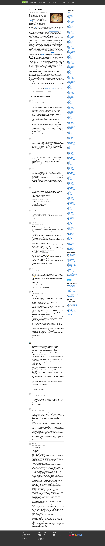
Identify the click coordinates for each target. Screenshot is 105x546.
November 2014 (71, 142)
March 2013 (70, 167)
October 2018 (71, 83)
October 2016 (71, 113)
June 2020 (70, 58)
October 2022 (71, 24)
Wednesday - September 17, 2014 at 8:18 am (39, 293)
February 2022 (71, 33)
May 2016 (70, 119)
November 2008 (71, 232)
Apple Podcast (42, 2)
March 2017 (70, 107)
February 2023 (71, 18)
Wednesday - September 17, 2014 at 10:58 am (39, 343)
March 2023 (70, 17)
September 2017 (71, 100)
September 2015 (71, 129)
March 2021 (70, 47)
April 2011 (70, 196)
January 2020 (71, 65)
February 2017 (71, 108)
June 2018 (70, 88)
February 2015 (71, 138)
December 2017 (71, 96)
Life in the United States (39, 91)
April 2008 (70, 240)
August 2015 (71, 131)
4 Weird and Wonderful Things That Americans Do (73, 289)
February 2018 (71, 93)
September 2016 (71, 115)
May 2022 (70, 30)
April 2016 (70, 121)
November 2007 (71, 247)
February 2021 (71, 48)
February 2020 (71, 63)
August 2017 (71, 101)
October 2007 (71, 248)
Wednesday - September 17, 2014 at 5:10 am (39, 224)
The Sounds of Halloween (72, 303)
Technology (70, 273)
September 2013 (71, 159)
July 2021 (70, 42)
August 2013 (71, 161)
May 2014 (70, 149)
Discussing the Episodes (71, 260)
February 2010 (71, 213)
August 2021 (71, 41)
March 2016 (70, 122)
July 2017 (70, 102)
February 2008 (71, 243)
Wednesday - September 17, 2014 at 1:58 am (39, 188)
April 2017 (70, 106)
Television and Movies (72, 274)
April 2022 (70, 31)
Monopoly (31, 20)
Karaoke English (71, 264)
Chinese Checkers (53, 31)
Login (73, 2)
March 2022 (70, 32)
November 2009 (71, 217)
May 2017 (70, 105)
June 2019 (70, 73)
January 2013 (71, 169)
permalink (49, 91)
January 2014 (71, 154)
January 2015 (71, 139)
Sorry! (36, 27)
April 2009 (70, 226)
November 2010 (71, 202)
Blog (64, 2)
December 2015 (71, 126)
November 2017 (71, 97)
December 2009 (71, 216)
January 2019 (71, 80)
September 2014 (71, 144)
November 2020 (71, 52)
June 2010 (70, 208)
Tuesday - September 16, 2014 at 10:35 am (38, 102)
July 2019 (70, 72)
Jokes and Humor (72, 263)
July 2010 (70, 207)
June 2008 (70, 238)
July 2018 (70, 87)
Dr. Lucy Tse (44, 10)
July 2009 (70, 222)
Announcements (71, 255)
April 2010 (70, 211)
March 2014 (70, 152)
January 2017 (71, 110)
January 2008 (71, 244)
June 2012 (70, 178)
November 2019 (71, 67)
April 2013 (70, 166)
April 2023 (70, 16)
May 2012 (70, 179)
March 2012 (70, 182)
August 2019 (71, 71)
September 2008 (71, 234)
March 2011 (70, 197)
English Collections (53, 2)
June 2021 (70, 43)
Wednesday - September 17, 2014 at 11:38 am (39, 395)
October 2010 (71, 203)
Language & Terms (72, 265)
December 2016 (71, 111)
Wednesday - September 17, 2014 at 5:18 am (39, 270)
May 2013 (70, 164)
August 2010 (71, 206)
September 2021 (71, 40)
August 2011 (71, 191)
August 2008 (71, 236)
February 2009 (71, 228)
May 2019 (70, 75)
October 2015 (71, 128)
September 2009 (71, 219)
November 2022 (71, 22)
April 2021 (70, 46)
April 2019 (70, 76)
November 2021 (71, 37)
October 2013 (71, 158)
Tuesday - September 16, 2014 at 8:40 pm (38, 139)
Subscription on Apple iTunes (59, 535)
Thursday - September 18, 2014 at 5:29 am (38, 445)
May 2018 (70, 90)
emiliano (70, 303)
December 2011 (71, 186)
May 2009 (70, 224)
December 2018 (71, 81)
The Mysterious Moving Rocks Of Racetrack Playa (56, 93)
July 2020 (70, 57)
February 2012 (71, 183)
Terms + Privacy (25, 537)
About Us (24, 535)
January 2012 (71, 184)
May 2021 (70, 45)
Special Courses (41, 538)
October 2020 (71, 53)
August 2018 (71, 86)
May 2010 (70, 209)
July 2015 (70, 132)
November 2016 (71, 112)
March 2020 (70, 62)
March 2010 (70, 212)
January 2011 (71, 199)
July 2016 (70, 117)
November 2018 (71, 82)
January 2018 (71, 95)
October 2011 (71, 188)
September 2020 (71, 55)
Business (70, 258)
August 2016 (71, 116)
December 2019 (71, 66)
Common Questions (26, 534)
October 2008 (71, 233)
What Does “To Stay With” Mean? (72, 296)
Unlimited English (32, 2)
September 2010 (71, 204)
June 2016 (70, 118)
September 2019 (71, 70)
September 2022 (71, 25)
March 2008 (70, 242)
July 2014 (70, 147)
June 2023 (70, 14)
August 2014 (71, 146)
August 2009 (71, 221)
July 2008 (70, 237)
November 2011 (71, 187)
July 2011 (70, 192)
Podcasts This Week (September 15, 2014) (35, 93)
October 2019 (71, 68)
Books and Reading (72, 256)
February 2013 (71, 168)
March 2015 (70, 137)
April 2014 (70, 151)
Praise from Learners (57, 537)
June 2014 (70, 148)
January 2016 (71, 125)
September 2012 (71, 174)
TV (60, 2)
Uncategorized (71, 275)
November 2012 (71, 172)
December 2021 (71, 36)
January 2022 (71, 35)
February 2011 (71, 198)
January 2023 (71, 20)
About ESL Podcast (72, 254)
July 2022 (70, 27)
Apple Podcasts (41, 535)
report (52, 52)
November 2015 (71, 127)
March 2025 (70, 12)
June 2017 (70, 103)
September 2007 (71, 249)
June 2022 (70, 28)
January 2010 (71, 214)
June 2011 (70, 193)
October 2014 (71, 143)
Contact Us (24, 538)
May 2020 (70, 60)
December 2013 (71, 156)
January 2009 (71, 229)
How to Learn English (72, 261)
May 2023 (70, 15)
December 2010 (71, 201)
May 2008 (70, 239)
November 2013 (71, 157)
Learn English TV (41, 539)
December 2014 (71, 141)
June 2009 (70, 223)
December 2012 (71, 171)
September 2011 (71, 189)
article (42, 54)
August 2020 (71, 56)
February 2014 (71, 153)
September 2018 (71, 85)
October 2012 (71, 173)
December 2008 (71, 231)
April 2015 (70, 136)
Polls (69, 270)
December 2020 (71, 51)
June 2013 (70, 163)
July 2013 (70, 162)
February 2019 (71, 78)
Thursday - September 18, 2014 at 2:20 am (38, 410)
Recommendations (72, 271)
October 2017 (71, 98)
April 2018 (70, 91)
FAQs (68, 2)
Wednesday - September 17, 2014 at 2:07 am (39, 211)
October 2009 (71, 218)
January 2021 (71, 50)
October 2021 (71, 38)
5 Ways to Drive (71, 291)
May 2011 (70, 194)
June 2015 (70, 133)
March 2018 (70, 92)
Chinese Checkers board (50, 88)
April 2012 (70, 181)
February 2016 (71, 123)
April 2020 (70, 61)
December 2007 (71, 245)
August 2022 (71, 26)
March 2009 (70, 227)
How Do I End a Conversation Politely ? (73, 293)
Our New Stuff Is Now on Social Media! (72, 286)
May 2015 (70, 135)
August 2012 (71, 176)
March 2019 (70, 77)
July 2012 (70, 177)
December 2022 (71, 21)
